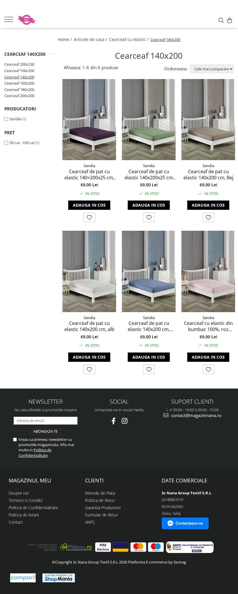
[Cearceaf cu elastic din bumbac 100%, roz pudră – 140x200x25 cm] (208, 271)
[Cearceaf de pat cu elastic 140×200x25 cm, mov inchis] (89, 119)
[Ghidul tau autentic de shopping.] (23, 577)
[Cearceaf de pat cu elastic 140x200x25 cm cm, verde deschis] (149, 119)
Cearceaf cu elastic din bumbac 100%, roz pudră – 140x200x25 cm (208, 326)
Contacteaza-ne (189, 523)
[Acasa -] (46, 20)
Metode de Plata (100, 493)
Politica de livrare (24, 515)
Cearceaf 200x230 (19, 64)
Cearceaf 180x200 (19, 89)
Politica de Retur (100, 500)
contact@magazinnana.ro (195, 415)
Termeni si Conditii (25, 500)
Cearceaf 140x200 (19, 77)
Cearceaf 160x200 (19, 83)
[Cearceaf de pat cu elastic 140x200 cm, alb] (89, 271)
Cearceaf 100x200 (19, 70)
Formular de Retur (101, 515)
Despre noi (19, 493)
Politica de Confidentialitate (35, 452)
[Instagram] (125, 421)
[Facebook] (114, 421)
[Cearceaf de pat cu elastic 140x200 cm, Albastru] (149, 271)
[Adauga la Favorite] (89, 217)
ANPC (90, 522)
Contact (16, 522)
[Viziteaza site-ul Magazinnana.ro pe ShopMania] (58, 577)
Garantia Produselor (103, 507)
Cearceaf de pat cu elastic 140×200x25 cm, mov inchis (89, 175)
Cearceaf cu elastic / (129, 39)
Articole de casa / (91, 39)
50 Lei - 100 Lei (22, 142)
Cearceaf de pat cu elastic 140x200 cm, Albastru (149, 326)
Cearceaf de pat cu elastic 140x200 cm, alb (89, 326)
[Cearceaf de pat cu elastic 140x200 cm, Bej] (208, 119)
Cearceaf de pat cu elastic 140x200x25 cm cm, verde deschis (149, 175)
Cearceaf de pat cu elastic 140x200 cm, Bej (208, 175)
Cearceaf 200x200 (19, 95)
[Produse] (10, 19)
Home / (65, 39)
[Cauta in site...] (221, 20)
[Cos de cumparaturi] (230, 20)
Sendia (15, 118)
